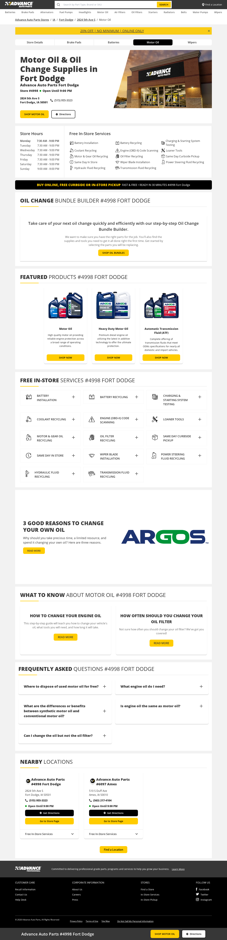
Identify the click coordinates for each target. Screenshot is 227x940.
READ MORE (34, 550)
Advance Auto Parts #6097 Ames (113, 781)
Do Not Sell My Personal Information (135, 921)
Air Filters (119, 12)
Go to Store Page (49, 821)
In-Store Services (150, 894)
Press (75, 899)
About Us (77, 889)
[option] (65, 325)
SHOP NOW (65, 357)
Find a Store (147, 889)
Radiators (169, 12)
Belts (184, 12)
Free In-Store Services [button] (39, 834)
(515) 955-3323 (38, 800)
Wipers (218, 12)
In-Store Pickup (149, 899)
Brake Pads (27, 12)
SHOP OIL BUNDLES (113, 252)
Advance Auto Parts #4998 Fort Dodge (48, 781)
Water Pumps (200, 12)
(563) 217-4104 (102, 800)
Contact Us (21, 894)
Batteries (10, 12)
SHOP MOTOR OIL (34, 114)
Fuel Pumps (66, 12)
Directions (65, 114)
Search (163, 4)
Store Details (35, 42)
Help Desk (20, 899)
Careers (76, 894)
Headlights (85, 12)
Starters (153, 12)
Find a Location (113, 849)
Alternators (46, 12)
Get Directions (51, 813)
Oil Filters (136, 12)
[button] (50, 398)
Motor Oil (102, 12)
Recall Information (25, 889)
